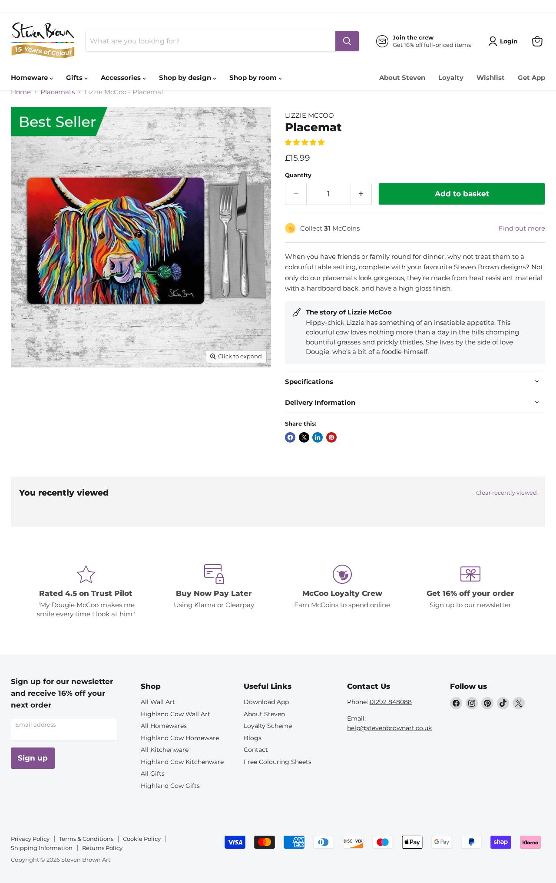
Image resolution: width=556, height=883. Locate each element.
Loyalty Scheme (268, 726)
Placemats (57, 92)
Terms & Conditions (86, 838)
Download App (266, 702)
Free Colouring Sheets (277, 762)
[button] (305, 142)
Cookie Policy (142, 838)
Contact (256, 750)
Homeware (30, 77)
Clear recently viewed (506, 492)
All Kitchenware (165, 750)
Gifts (75, 77)
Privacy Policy (30, 838)
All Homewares (164, 726)
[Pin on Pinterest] (331, 437)
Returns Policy (102, 847)
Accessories (121, 77)
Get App (531, 77)
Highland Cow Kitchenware (182, 762)
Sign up (33, 758)
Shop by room (253, 77)
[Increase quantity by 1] (361, 194)
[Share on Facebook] (290, 437)
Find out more (522, 228)
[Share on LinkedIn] (317, 437)
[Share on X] (304, 437)
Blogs (252, 738)
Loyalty (450, 77)
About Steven (402, 77)
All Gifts (153, 773)
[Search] (347, 41)
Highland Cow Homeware (180, 738)
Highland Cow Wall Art (175, 714)
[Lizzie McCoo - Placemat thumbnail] (27, 392)
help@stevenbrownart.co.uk (389, 728)
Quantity (298, 175)
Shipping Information (42, 847)
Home (21, 92)
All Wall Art (158, 702)
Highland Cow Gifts (170, 786)
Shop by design (186, 77)
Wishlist (491, 77)
